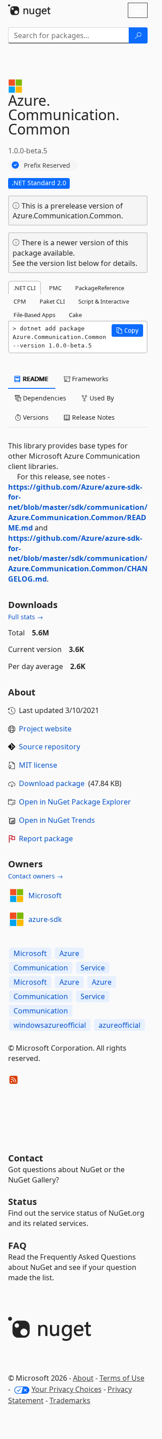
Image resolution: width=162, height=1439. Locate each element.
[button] (127, 330)
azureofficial (119, 1025)
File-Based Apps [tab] (34, 315)
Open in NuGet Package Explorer (75, 802)
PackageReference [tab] (99, 288)
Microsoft (45, 895)
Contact (25, 1158)
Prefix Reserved (47, 165)
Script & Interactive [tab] (103, 301)
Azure (69, 953)
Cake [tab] (75, 315)
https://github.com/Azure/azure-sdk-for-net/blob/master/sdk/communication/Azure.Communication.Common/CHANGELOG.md (78, 558)
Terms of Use (121, 1378)
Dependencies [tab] (43, 398)
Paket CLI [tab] (52, 301)
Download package (52, 783)
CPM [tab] (20, 301)
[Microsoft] (17, 895)
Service (93, 968)
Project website (45, 729)
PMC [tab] (55, 288)
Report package (46, 838)
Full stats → (25, 617)
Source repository (49, 747)
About (83, 1378)
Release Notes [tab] (92, 417)
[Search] (138, 35)
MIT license (38, 765)
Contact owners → (35, 876)
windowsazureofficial (50, 1025)
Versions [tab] (35, 417)
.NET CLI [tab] (25, 288)
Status (22, 1202)
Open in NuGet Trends (57, 820)
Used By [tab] (101, 398)
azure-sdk (45, 919)
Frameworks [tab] (89, 378)
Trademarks (70, 1400)
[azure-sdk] (17, 919)
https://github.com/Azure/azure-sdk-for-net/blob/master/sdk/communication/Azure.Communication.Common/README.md (78, 507)
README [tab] (35, 378)
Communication (41, 968)
